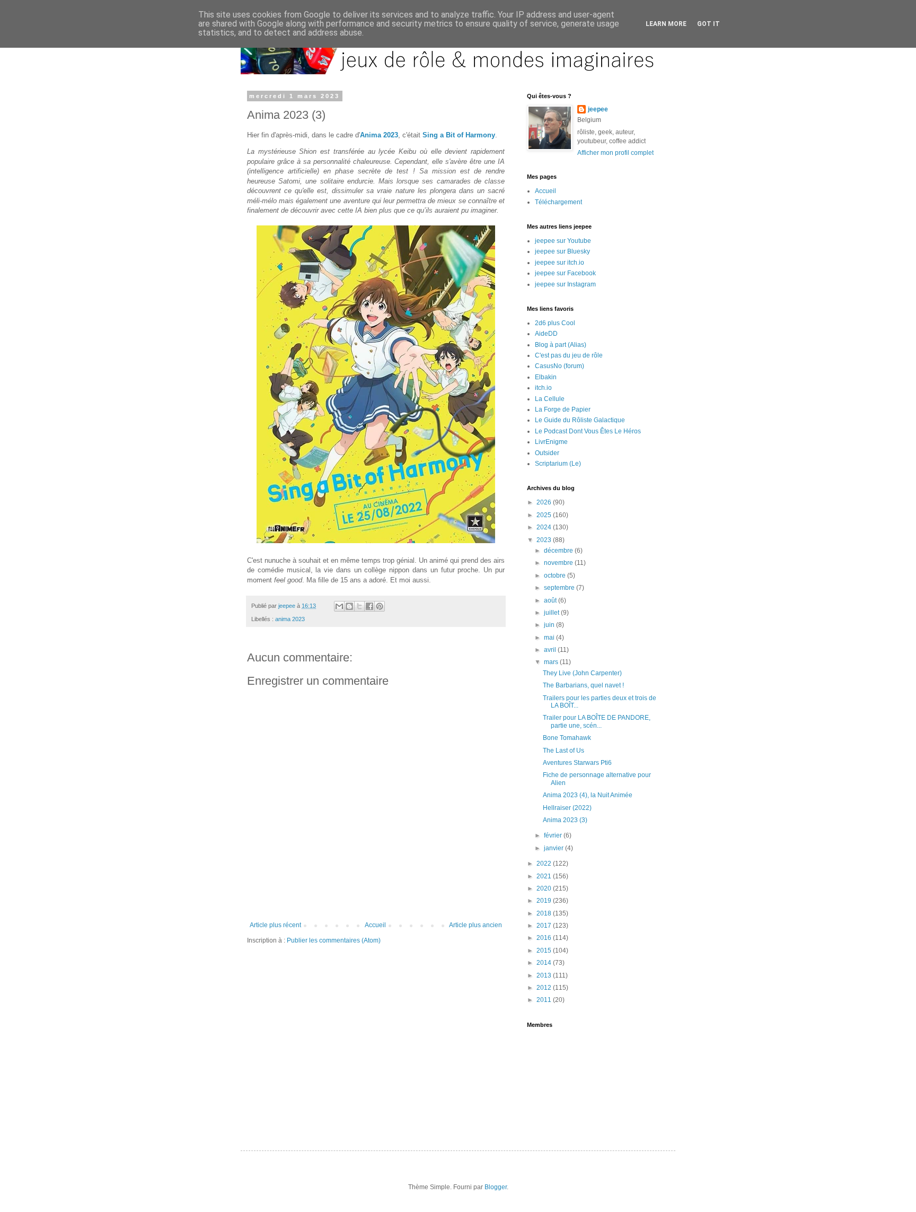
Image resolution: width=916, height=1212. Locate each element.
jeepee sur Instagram (565, 284)
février (553, 835)
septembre (560, 587)
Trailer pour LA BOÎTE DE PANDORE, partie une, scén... (596, 721)
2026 (544, 502)
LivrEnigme (551, 442)
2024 (544, 527)
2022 (544, 863)
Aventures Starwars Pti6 (577, 762)
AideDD (546, 333)
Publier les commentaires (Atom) (334, 940)
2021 (544, 876)
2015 (544, 950)
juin (550, 625)
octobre (555, 575)
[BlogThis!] (349, 606)
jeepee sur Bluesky (562, 251)
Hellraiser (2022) (567, 808)
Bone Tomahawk (567, 738)
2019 (544, 900)
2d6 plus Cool (555, 323)
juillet (552, 612)
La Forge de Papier (563, 409)
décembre (559, 550)
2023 (544, 540)
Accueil (375, 925)
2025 (544, 515)
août (551, 600)
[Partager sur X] (359, 606)
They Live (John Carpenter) (582, 673)
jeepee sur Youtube (563, 241)
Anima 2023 (379, 135)
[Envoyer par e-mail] (339, 606)
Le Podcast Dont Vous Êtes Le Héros (588, 431)
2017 (544, 925)
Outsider (547, 453)
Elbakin (546, 377)
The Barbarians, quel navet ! (583, 685)
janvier (554, 848)
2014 (544, 962)
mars (552, 662)
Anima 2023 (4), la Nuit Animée (587, 795)
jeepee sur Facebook (565, 273)
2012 (544, 987)
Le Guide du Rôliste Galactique (580, 420)
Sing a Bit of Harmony (458, 135)
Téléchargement (558, 202)
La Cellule (550, 399)
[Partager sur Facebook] (369, 606)
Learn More (666, 24)
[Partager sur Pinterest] (379, 606)
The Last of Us (563, 750)
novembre (559, 562)
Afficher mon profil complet (615, 152)
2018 (544, 913)
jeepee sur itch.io (559, 262)
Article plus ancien (475, 925)
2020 (544, 888)
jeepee (598, 109)
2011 (544, 1000)
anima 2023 (290, 619)
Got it (708, 24)
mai (550, 637)
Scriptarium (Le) (558, 463)
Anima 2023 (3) (565, 820)
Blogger (496, 1187)
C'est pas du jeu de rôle (569, 355)
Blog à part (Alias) (560, 344)
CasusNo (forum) (559, 366)
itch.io (543, 387)
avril (551, 649)
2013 (544, 975)
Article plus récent (275, 925)
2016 (544, 937)
